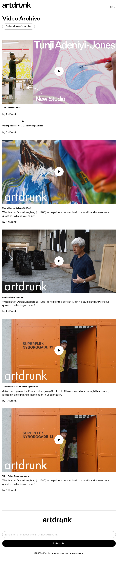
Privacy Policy (76, 553)
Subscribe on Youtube (18, 26)
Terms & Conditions (59, 553)
